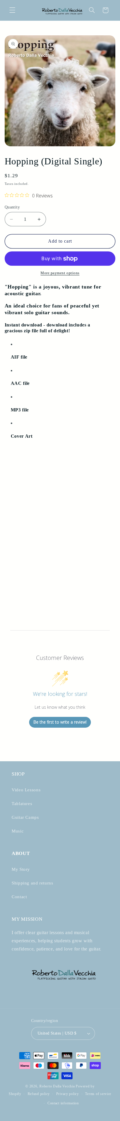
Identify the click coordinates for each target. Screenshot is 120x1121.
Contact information (63, 1103)
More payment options (60, 273)
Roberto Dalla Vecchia (57, 1086)
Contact (19, 896)
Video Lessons (26, 790)
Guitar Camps (25, 817)
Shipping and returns (32, 883)
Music (18, 831)
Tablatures (22, 803)
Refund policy (39, 1094)
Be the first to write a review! (60, 722)
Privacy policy (67, 1094)
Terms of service (98, 1094)
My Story (21, 869)
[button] (12, 10)
